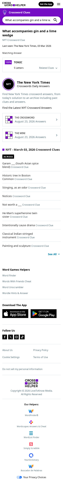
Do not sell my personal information (22, 369)
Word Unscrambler (13, 287)
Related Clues (47, 67)
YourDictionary (31, 459)
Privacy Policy (40, 350)
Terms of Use (40, 357)
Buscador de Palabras (31, 470)
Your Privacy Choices (34, 477)
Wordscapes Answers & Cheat (31, 426)
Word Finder (9, 275)
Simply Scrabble (31, 448)
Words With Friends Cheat (16, 281)
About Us (7, 350)
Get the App (46, 4)
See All (52, 254)
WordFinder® (31, 415)
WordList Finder (31, 437)
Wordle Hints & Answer (15, 293)
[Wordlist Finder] (31, 383)
